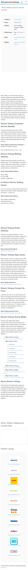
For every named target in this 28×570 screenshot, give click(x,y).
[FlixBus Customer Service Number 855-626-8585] (14, 490)
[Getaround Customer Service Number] (14, 470)
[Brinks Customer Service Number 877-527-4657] (14, 521)
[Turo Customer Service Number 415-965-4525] (14, 551)
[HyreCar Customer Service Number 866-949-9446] (14, 500)
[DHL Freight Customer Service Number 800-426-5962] (14, 480)
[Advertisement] (15, 58)
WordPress (4, 567)
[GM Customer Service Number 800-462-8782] (14, 541)
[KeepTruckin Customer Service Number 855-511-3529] (14, 460)
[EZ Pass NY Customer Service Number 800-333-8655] (14, 531)
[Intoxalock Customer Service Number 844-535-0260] (14, 511)
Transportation (17, 19)
